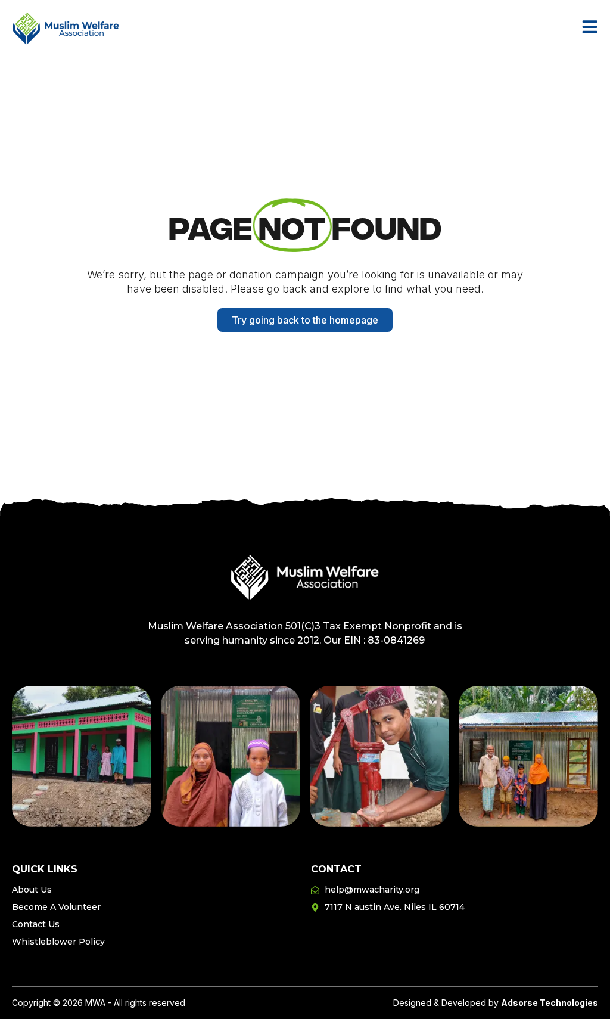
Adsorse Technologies (549, 1003)
